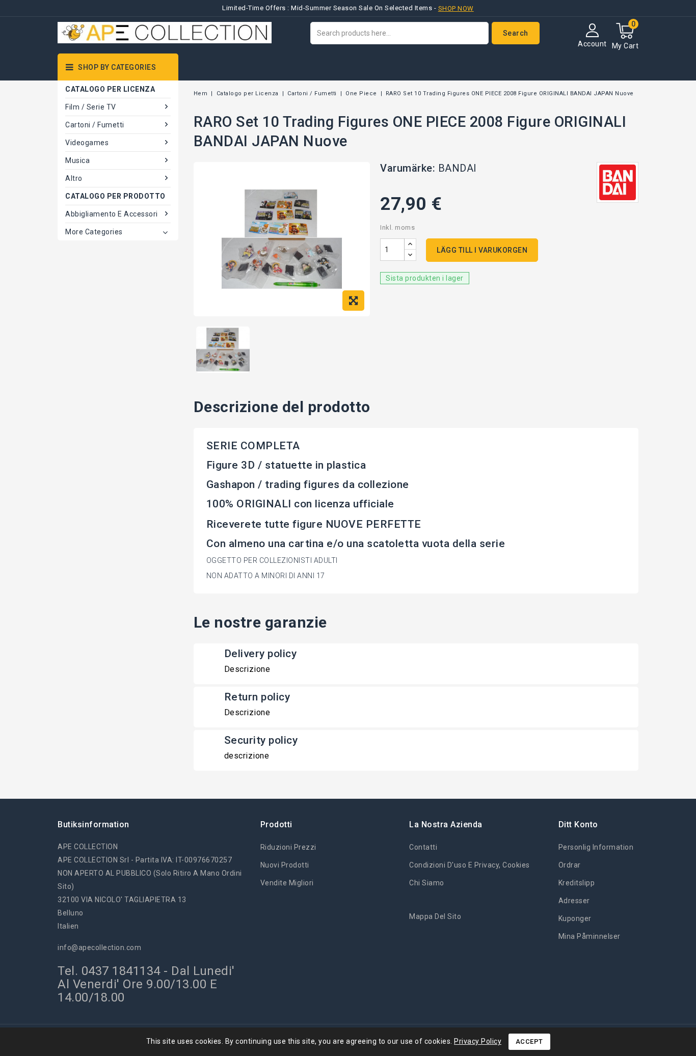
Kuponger (575, 918)
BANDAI (457, 168)
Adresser (574, 901)
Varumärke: (407, 168)
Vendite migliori (287, 883)
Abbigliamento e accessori (111, 214)
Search (515, 33)
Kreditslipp (576, 883)
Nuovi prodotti (284, 865)
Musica (77, 160)
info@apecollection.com (99, 947)
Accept (529, 1041)
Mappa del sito (435, 916)
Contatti (423, 847)
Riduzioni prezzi (288, 847)
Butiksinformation (93, 824)
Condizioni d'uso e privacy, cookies (469, 865)
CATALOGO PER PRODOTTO (115, 196)
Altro (74, 178)
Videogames (87, 143)
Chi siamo (426, 883)
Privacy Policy (477, 1041)
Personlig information (596, 847)
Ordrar (569, 865)
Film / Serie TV (90, 107)
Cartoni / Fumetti (94, 125)
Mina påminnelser (589, 936)
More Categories (94, 232)
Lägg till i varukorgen (482, 250)
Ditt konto (578, 824)
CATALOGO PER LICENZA (110, 89)
